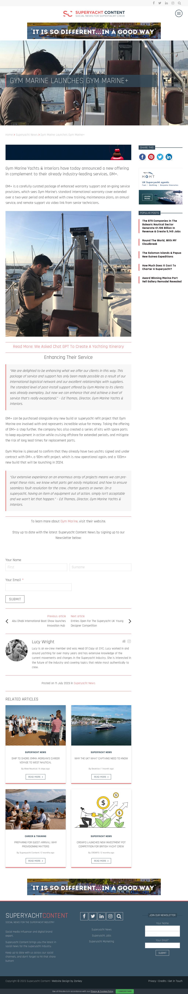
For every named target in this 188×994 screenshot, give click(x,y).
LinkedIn (166, 3)
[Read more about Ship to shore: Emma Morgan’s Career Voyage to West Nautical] (36, 725)
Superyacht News (84, 683)
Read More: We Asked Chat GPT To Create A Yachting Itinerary (68, 346)
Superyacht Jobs (101, 935)
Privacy (152, 981)
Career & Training (35, 836)
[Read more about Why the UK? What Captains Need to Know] (101, 725)
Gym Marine (69, 521)
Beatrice (96, 768)
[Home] (94, 14)
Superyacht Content (29, 852)
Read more (34, 777)
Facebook (153, 3)
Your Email (15, 580)
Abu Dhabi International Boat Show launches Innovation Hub (39, 621)
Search (179, 3)
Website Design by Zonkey (67, 981)
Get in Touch (175, 981)
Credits (162, 981)
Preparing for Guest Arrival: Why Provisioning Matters (35, 844)
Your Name (13, 560)
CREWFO (95, 852)
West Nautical (30, 768)
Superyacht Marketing (101, 941)
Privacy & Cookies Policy (102, 991)
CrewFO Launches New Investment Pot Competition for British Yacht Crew (101, 844)
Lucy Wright (43, 642)
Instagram (173, 3)
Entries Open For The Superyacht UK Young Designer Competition (97, 621)
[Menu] (179, 13)
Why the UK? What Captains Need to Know (101, 758)
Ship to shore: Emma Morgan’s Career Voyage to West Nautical (36, 760)
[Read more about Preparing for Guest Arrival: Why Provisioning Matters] (36, 809)
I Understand (125, 991)
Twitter (160, 3)
